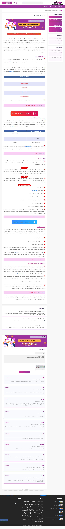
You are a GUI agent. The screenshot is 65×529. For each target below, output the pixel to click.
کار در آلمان (43, 182)
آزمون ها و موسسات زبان (44, 6)
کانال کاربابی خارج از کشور (33, 292)
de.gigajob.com (24, 92)
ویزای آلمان (16, 252)
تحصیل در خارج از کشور (53, 6)
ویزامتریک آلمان (35, 153)
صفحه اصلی (60, 6)
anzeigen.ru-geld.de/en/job (24, 96)
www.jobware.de (24, 87)
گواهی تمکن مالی (34, 190)
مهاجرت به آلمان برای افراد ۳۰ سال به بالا (32, 105)
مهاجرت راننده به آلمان (34, 216)
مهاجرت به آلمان (20, 266)
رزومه (10, 61)
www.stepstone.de (24, 79)
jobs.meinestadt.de (24, 83)
